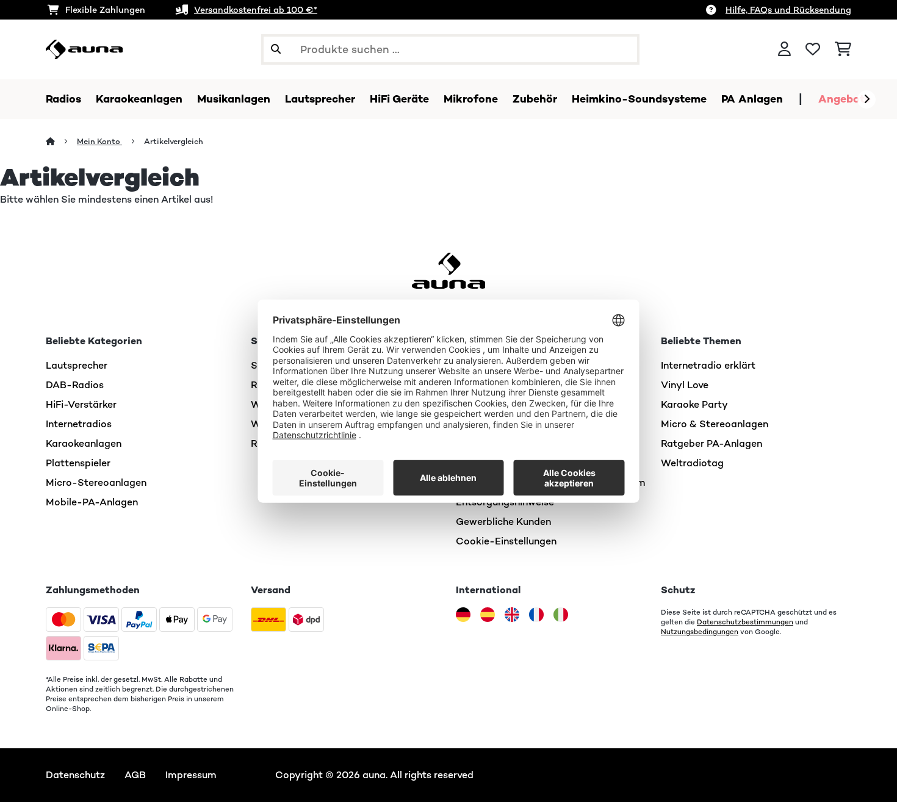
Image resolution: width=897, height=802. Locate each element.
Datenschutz (75, 774)
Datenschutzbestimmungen (745, 622)
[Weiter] (866, 99)
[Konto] (784, 49)
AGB (135, 774)
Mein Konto (99, 141)
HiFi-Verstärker (81, 404)
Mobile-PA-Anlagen (92, 502)
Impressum (191, 774)
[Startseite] (61, 141)
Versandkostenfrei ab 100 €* (255, 9)
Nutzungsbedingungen (699, 631)
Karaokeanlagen (83, 443)
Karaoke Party (694, 404)
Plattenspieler (78, 463)
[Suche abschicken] (276, 49)
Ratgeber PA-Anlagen (711, 443)
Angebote (844, 99)
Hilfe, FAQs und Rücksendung (788, 9)
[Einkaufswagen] (843, 49)
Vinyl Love (684, 384)
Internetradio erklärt (708, 365)
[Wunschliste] (812, 49)
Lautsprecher (76, 365)
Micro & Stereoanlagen (714, 423)
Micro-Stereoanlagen (96, 482)
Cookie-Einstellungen (506, 541)
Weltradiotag (692, 463)
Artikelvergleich (174, 141)
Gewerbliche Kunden (503, 521)
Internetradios (79, 423)
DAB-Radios (75, 384)
